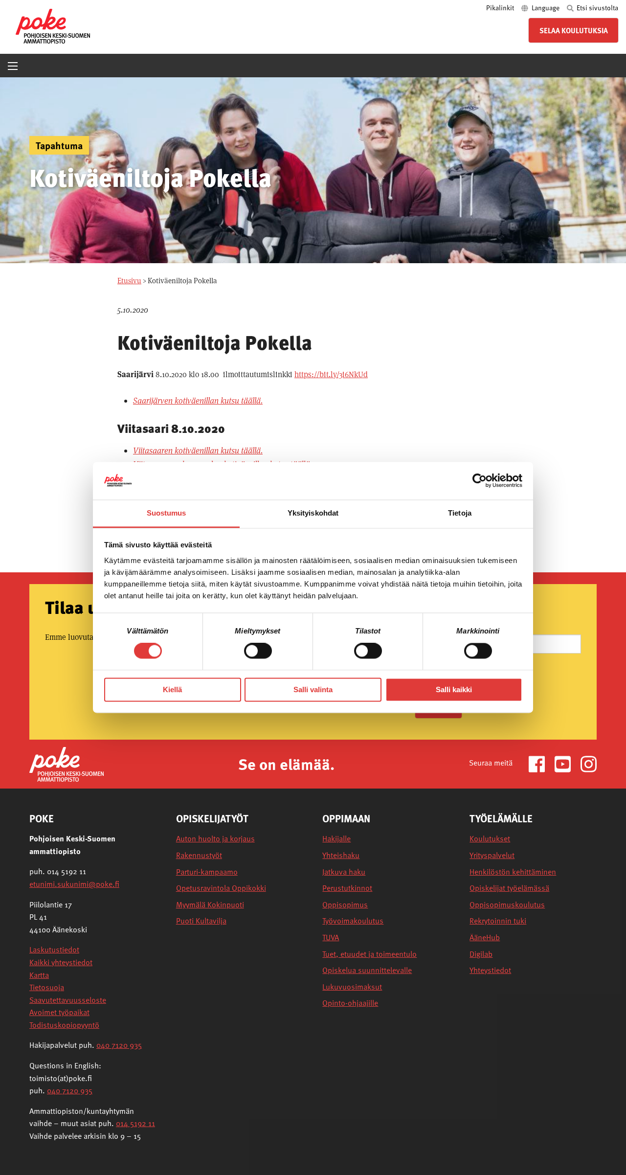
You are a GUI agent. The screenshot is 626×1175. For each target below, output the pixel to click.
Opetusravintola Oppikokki (221, 888)
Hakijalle (336, 838)
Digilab (481, 954)
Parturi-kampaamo (207, 872)
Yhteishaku (340, 855)
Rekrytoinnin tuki (498, 920)
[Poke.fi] (66, 763)
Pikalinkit (500, 7)
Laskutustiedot (54, 949)
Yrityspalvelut (492, 855)
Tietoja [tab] (459, 513)
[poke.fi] (53, 25)
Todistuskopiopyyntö (64, 1025)
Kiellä (172, 689)
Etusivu (129, 280)
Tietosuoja (46, 987)
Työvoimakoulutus (352, 920)
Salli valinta (313, 689)
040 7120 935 (119, 1045)
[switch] (258, 651)
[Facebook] (541, 763)
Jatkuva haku (343, 872)
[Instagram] (589, 763)
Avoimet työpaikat (59, 1012)
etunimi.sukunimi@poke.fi (74, 884)
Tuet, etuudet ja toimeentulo (369, 954)
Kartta (39, 975)
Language (545, 7)
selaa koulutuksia (573, 30)
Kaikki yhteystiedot (60, 962)
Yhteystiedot (490, 970)
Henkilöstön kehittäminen (513, 872)
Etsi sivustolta (596, 7)
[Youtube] (567, 763)
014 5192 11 (135, 1123)
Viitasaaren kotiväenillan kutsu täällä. (198, 450)
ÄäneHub (485, 937)
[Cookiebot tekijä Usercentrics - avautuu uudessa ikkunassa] (479, 481)
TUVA (330, 937)
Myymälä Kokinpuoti (210, 904)
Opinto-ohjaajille (350, 1003)
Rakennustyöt (199, 855)
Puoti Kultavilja (201, 920)
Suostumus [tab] (166, 513)
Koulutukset (490, 838)
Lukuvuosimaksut (352, 987)
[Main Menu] (13, 66)
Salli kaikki (454, 689)
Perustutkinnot (347, 888)
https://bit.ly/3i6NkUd (331, 374)
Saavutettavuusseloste (67, 1000)
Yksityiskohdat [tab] (313, 513)
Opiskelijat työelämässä (509, 888)
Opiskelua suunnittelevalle (367, 970)
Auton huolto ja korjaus (215, 838)
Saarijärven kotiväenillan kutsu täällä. (198, 400)
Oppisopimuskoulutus (507, 904)
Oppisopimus (345, 904)
